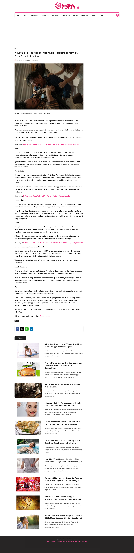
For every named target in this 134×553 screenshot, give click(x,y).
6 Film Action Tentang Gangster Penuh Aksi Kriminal (62, 385)
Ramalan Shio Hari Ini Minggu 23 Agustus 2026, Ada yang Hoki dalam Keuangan (63, 479)
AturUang (66, 15)
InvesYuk (45, 15)
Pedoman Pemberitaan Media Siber (66, 541)
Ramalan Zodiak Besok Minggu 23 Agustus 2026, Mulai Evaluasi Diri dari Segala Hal (64, 516)
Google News (45, 316)
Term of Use (51, 541)
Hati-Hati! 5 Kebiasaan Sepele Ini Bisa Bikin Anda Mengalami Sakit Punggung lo (63, 460)
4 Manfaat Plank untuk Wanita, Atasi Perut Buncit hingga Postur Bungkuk (64, 345)
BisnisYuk (55, 15)
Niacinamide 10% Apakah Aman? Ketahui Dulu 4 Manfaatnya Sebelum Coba (63, 404)
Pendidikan (34, 15)
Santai (102, 15)
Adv (25, 15)
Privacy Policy (82, 541)
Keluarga (85, 15)
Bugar (94, 15)
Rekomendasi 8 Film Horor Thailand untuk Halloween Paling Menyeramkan (53, 243)
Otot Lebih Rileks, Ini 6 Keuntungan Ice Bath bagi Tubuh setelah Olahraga (62, 441)
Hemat (75, 15)
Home (18, 15)
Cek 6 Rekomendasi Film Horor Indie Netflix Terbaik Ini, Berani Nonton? (51, 144)
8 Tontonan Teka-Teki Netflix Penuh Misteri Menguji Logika (46, 196)
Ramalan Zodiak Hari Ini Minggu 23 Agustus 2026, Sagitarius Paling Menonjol (64, 498)
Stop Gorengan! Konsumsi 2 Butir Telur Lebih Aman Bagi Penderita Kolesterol (62, 423)
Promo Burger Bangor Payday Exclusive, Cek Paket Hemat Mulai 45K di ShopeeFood (63, 365)
